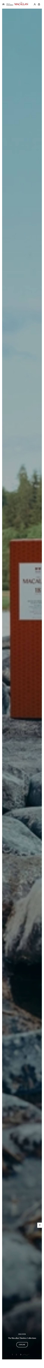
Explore (21, 1345)
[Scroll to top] (39, 1225)
